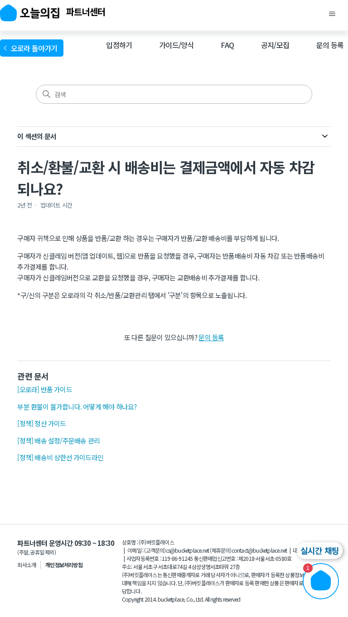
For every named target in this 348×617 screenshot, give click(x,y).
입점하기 (119, 44)
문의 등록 (329, 44)
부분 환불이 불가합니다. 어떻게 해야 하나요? (76, 406)
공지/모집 (275, 44)
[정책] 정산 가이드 (41, 423)
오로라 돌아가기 (35, 48)
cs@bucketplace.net (187, 550)
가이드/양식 (176, 44)
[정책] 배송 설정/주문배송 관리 (58, 440)
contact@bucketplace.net (259, 550)
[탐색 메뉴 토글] (332, 14)
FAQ (227, 44)
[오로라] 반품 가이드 (44, 389)
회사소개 (26, 565)
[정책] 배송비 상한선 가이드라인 (60, 457)
